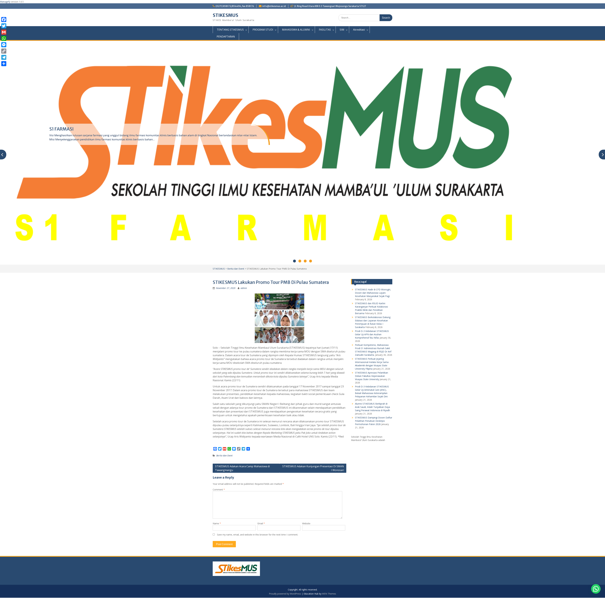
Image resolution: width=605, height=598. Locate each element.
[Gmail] (4, 32)
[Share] (4, 63)
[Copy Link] (4, 51)
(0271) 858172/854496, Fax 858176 (235, 6)
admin (244, 288)
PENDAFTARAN (226, 36)
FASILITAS (325, 29)
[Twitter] (4, 26)
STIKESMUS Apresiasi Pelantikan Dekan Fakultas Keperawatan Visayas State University (371, 376)
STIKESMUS (225, 15)
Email (261, 523)
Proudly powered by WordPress (285, 593)
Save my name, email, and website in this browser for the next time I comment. (257, 534)
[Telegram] (4, 57)
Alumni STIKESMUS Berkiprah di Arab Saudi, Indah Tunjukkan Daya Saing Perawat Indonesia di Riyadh (372, 407)
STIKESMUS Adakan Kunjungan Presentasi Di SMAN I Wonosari (313, 468)
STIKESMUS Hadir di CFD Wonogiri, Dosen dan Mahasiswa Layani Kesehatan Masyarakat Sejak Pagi (373, 293)
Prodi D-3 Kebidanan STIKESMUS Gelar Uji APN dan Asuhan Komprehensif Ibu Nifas (372, 334)
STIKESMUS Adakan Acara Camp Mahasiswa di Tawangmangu (242, 468)
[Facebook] (4, 19)
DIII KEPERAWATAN (69, 129)
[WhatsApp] (4, 38)
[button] (596, 589)
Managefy (5, 1)
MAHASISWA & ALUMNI (296, 29)
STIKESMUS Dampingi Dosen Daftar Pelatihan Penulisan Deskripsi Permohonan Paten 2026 (373, 421)
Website (306, 523)
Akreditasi (359, 29)
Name (217, 523)
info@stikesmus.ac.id (274, 6)
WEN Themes (329, 593)
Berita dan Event (235, 268)
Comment (219, 489)
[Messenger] (4, 45)
